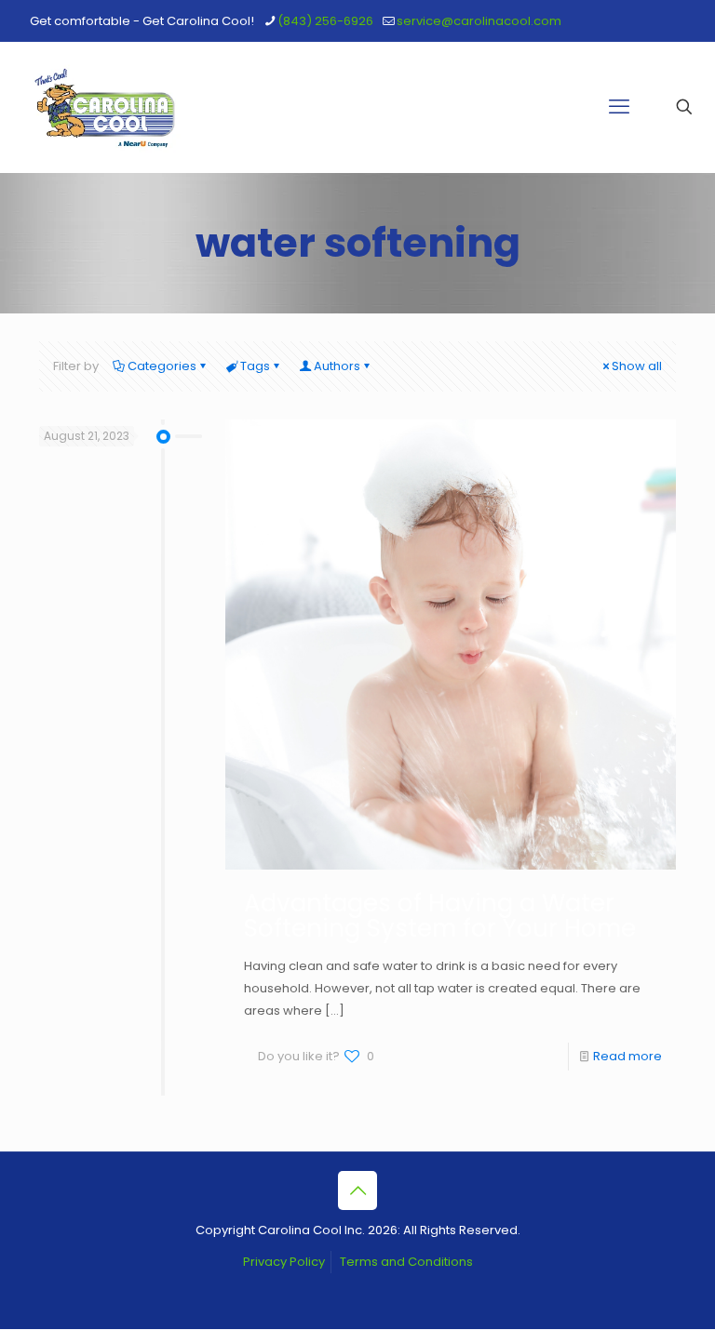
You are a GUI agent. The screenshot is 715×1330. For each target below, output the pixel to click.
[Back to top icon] (357, 1190)
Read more (627, 1056)
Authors (337, 366)
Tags (255, 366)
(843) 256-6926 (325, 21)
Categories (162, 366)
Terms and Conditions (406, 1261)
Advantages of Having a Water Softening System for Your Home (440, 915)
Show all (637, 366)
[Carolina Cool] (105, 107)
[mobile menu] (619, 107)
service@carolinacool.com (479, 21)
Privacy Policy (284, 1261)
